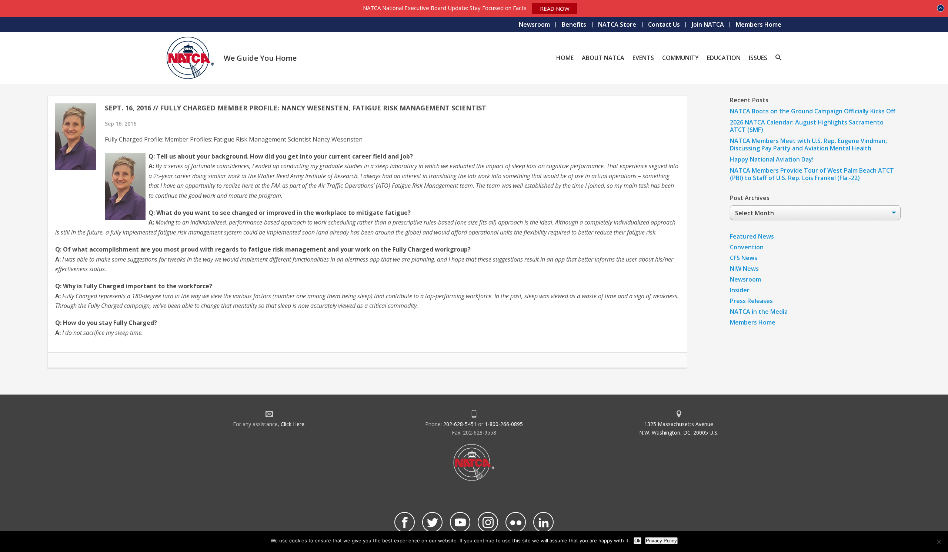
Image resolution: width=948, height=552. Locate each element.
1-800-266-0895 (504, 424)
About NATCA (603, 58)
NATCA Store (617, 24)
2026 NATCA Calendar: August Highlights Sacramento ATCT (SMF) (807, 126)
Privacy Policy (661, 540)
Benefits (574, 24)
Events (643, 58)
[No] (938, 541)
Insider (740, 290)
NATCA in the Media (759, 311)
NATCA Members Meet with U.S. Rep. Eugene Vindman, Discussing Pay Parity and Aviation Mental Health (808, 144)
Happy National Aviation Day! (772, 159)
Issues (758, 58)
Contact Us (664, 24)
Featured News (752, 236)
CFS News (743, 258)
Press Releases (751, 301)
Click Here (292, 424)
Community (680, 58)
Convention (747, 247)
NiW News (744, 269)
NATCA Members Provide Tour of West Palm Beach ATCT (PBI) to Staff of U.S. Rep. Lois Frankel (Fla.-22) (812, 174)
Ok (637, 540)
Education (724, 58)
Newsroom (534, 24)
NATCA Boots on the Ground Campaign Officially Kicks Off (812, 111)
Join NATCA (708, 24)
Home (565, 58)
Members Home (758, 24)
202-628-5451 (460, 424)
